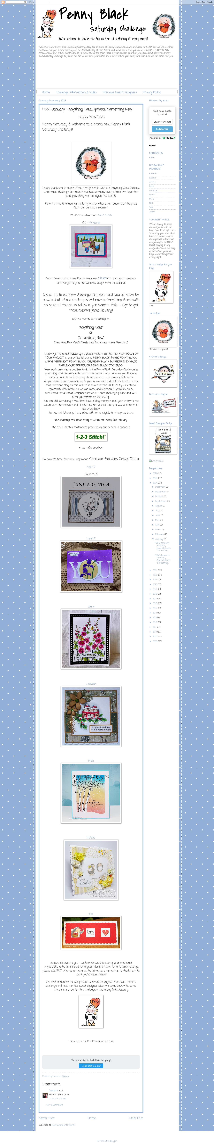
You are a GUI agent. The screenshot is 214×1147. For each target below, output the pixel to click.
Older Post (136, 1118)
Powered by (155, 138)
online (152, 145)
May (157, 520)
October (159, 496)
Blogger (113, 1141)
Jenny (91, 607)
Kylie (151, 186)
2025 (155, 478)
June (158, 515)
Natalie (91, 838)
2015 (155, 608)
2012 (155, 622)
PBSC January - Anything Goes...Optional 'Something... (162, 546)
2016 (155, 603)
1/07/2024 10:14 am (57, 1098)
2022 (155, 575)
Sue (151, 207)
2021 (155, 579)
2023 (155, 570)
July (157, 510)
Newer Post (47, 1118)
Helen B (153, 173)
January (159, 539)
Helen (103, 278)
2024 (155, 483)
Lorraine (91, 684)
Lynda (152, 194)
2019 (155, 589)
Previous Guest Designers (120, 92)
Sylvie (152, 211)
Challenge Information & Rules (76, 92)
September (161, 501)
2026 (155, 473)
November (160, 491)
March (158, 529)
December (160, 487)
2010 (155, 632)
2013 (155, 617)
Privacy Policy (152, 92)
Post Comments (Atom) (63, 1125)
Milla (91, 761)
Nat (151, 203)
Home (46, 92)
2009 (155, 636)
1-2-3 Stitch (105, 215)
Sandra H (53, 1090)
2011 (155, 627)
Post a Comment (54, 1105)
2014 (155, 612)
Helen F (91, 539)
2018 (155, 594)
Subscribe (162, 129)
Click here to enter (91, 1065)
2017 (155, 598)
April (157, 525)
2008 (155, 641)
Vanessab (94, 223)
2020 (155, 584)
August (159, 506)
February (160, 534)
